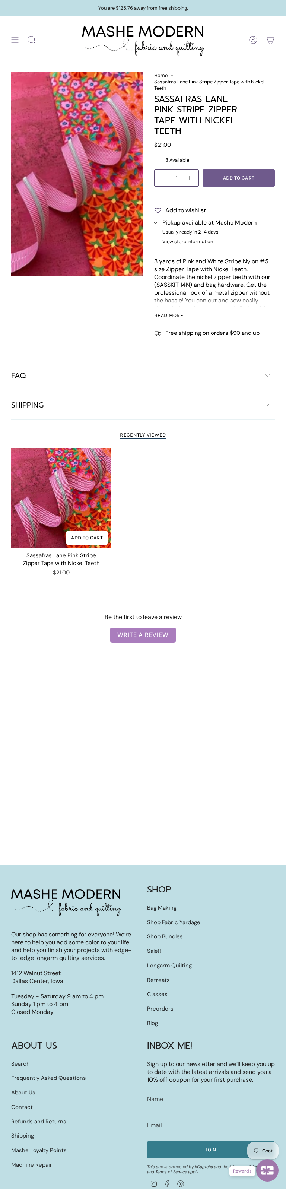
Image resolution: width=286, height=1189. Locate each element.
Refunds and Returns (38, 1121)
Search (20, 1064)
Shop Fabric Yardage (173, 922)
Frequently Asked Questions (48, 1078)
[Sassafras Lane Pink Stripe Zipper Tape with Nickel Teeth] (61, 498)
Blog (152, 1023)
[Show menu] (14, 40)
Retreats (158, 980)
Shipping (27, 404)
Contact (22, 1107)
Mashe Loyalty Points (39, 1150)
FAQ (18, 375)
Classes (157, 994)
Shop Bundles (165, 936)
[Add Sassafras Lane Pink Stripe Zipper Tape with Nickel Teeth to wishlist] (101, 458)
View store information (187, 241)
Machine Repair (31, 1165)
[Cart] (270, 40)
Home (161, 75)
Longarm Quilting (169, 965)
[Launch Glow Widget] (267, 1170)
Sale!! (154, 951)
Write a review (142, 635)
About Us (23, 1092)
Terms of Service (171, 1171)
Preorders (160, 1008)
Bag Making (162, 907)
